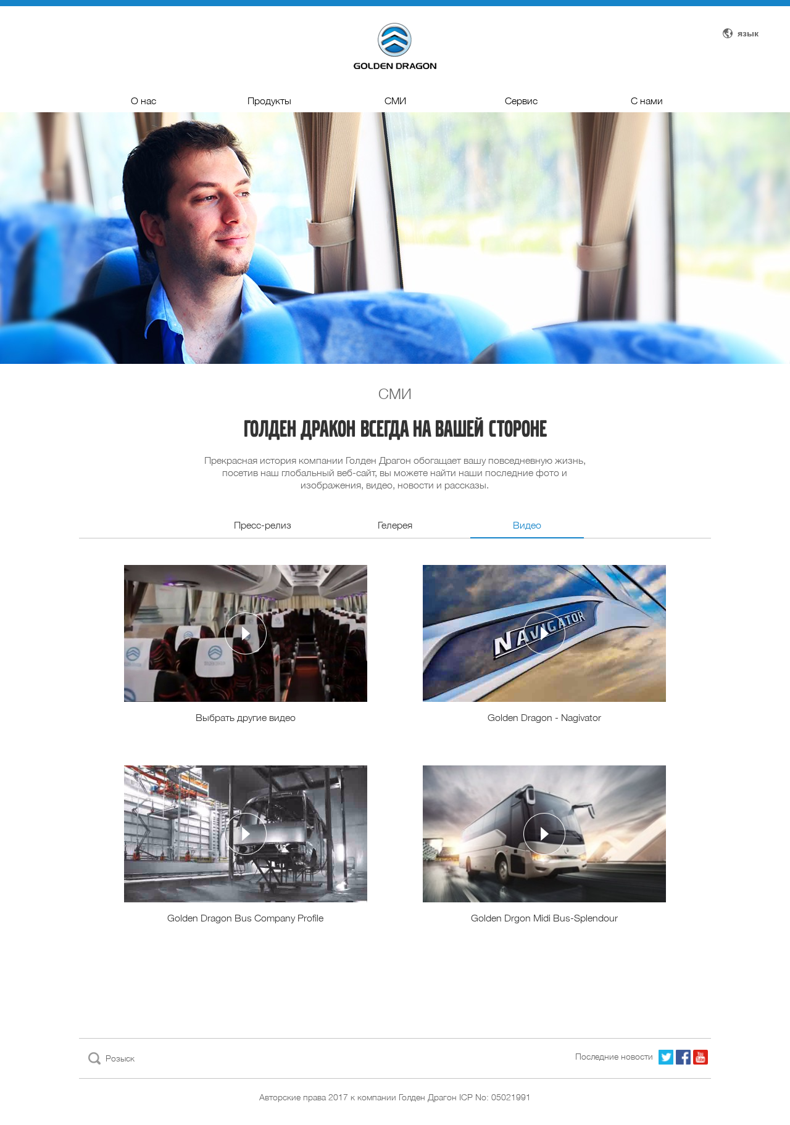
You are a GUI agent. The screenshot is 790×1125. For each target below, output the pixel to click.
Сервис (521, 101)
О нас (143, 101)
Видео (527, 525)
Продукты (269, 101)
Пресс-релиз (262, 525)
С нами (647, 101)
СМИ (395, 101)
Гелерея (395, 525)
